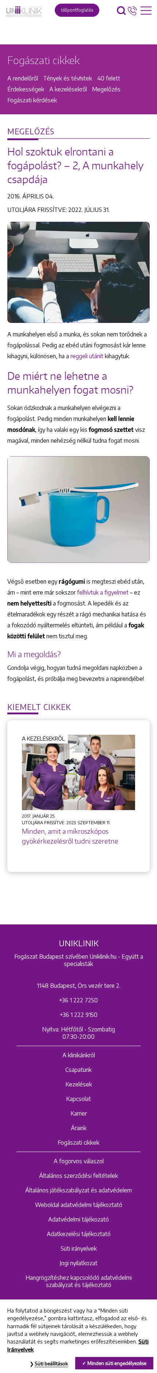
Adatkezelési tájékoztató (79, 1234)
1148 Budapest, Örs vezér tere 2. (78, 985)
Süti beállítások (51, 1363)
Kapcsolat (78, 1098)
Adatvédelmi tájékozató (78, 1219)
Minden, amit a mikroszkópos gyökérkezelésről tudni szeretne (70, 836)
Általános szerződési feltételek (78, 1175)
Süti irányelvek (79, 1248)
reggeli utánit (86, 356)
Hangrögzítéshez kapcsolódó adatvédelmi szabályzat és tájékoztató (79, 1281)
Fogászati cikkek (78, 1142)
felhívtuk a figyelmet (103, 592)
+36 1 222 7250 (78, 1000)
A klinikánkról (78, 1055)
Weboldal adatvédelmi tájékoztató (78, 1204)
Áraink (79, 1128)
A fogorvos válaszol (79, 1161)
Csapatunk (78, 1069)
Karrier (78, 1113)
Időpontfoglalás (77, 10)
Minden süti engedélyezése (116, 1363)
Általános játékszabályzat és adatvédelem (78, 1190)
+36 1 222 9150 (78, 1014)
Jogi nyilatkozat (78, 1263)
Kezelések (78, 1084)
